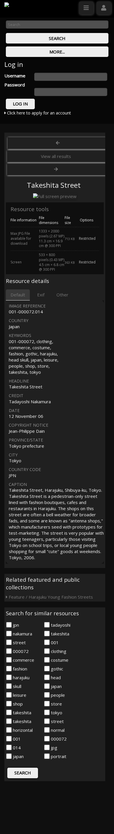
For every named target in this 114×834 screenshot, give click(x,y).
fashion (19, 669)
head (55, 677)
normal (57, 730)
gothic (56, 669)
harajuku (21, 677)
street (19, 642)
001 (54, 642)
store (56, 704)
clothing (58, 651)
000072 (20, 651)
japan (56, 686)
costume (59, 660)
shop (17, 704)
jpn (15, 625)
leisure (19, 695)
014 (16, 747)
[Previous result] (58, 143)
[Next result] (56, 169)
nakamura (22, 634)
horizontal (22, 730)
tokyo (56, 712)
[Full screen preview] (55, 196)
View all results (56, 156)
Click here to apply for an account (38, 113)
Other (62, 295)
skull (16, 686)
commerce (23, 660)
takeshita (59, 634)
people (57, 695)
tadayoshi (60, 625)
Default (18, 295)
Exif (40, 295)
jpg (53, 747)
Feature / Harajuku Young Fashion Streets (50, 597)
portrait (58, 756)
